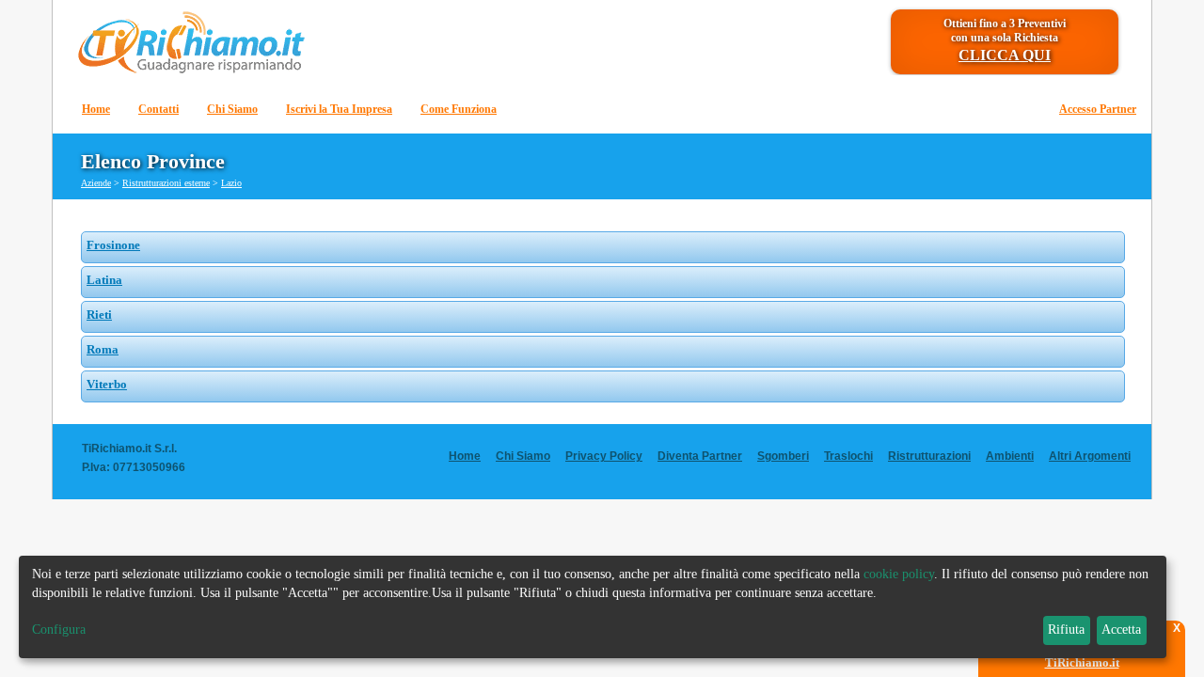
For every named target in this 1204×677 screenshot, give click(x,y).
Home (96, 109)
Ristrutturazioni (929, 456)
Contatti (158, 109)
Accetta (1121, 629)
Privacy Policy (603, 456)
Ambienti (1010, 456)
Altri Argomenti (1090, 456)
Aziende (96, 183)
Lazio (231, 183)
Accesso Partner (1097, 109)
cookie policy (898, 574)
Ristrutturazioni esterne (166, 183)
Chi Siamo (232, 109)
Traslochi (848, 456)
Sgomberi (783, 456)
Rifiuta (1066, 629)
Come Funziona (458, 109)
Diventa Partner (699, 456)
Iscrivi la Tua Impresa (339, 109)
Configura (59, 629)
